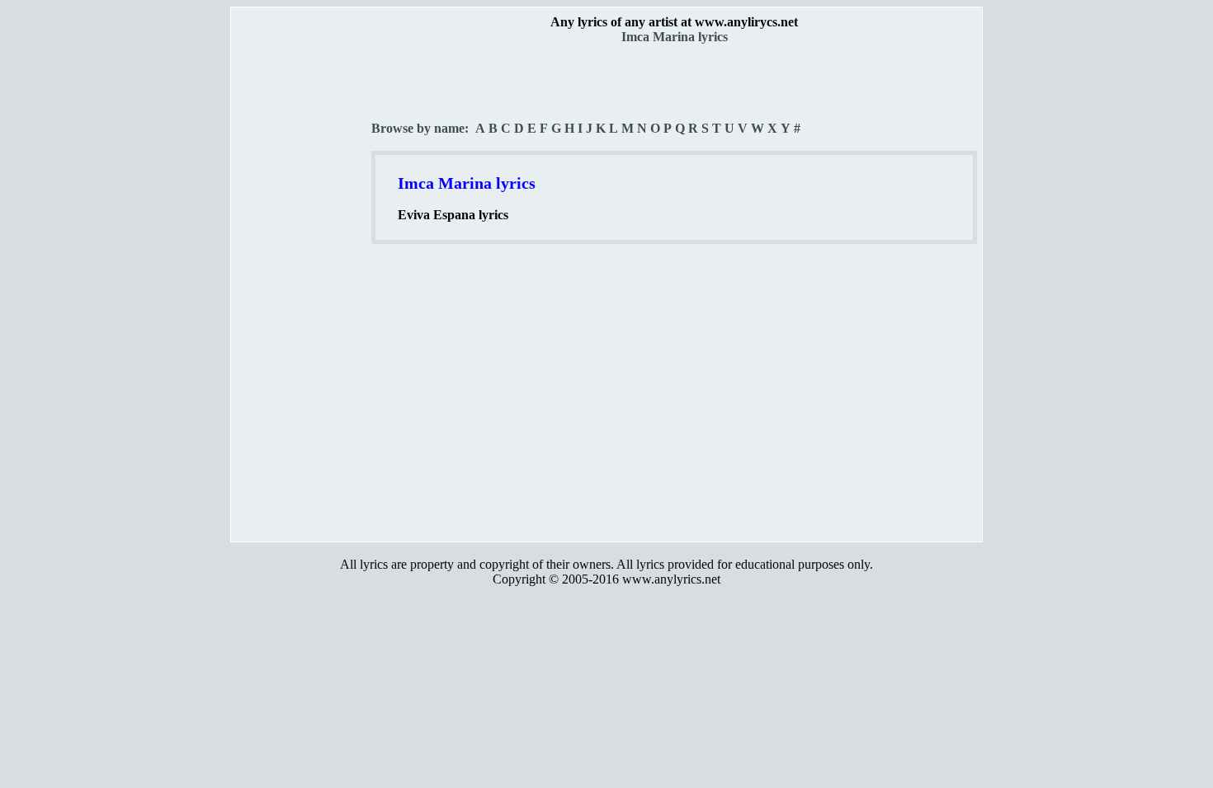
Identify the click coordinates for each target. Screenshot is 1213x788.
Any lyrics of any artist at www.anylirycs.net (674, 22)
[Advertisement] (302, 289)
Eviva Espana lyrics (453, 215)
